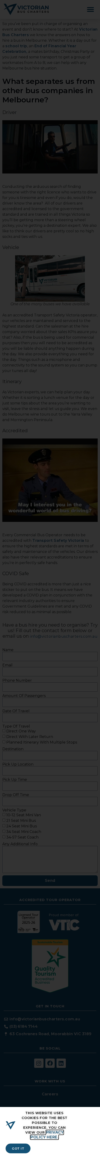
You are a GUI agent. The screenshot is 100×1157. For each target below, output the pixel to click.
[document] (50, 578)
